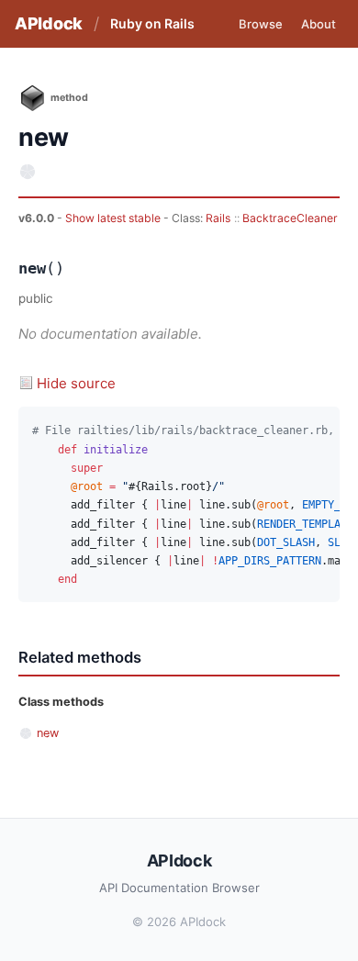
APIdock (49, 23)
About (318, 24)
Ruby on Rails (152, 23)
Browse (261, 24)
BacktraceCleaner (290, 218)
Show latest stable (114, 218)
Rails (218, 218)
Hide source (76, 383)
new (48, 733)
